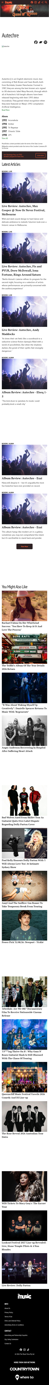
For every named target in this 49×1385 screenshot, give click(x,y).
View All (5, 138)
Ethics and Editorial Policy (12, 1321)
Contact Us (8, 1343)
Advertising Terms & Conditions (14, 1325)
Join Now (40, 155)
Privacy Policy (9, 1312)
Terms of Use (8, 1316)
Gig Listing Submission (11, 1339)
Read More (6, 110)
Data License (39, 143)
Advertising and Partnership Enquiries (16, 1335)
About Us (7, 1308)
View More (24, 546)
